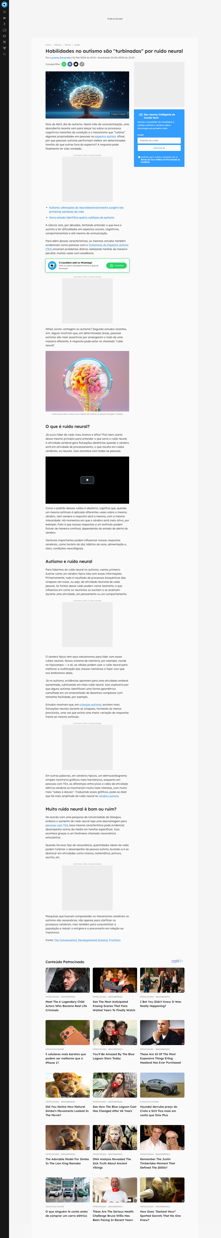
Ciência (68, 45)
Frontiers (115, 940)
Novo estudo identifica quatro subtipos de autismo (81, 217)
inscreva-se (159, 148)
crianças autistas (90, 704)
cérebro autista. (109, 796)
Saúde (77, 45)
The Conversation (65, 940)
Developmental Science (92, 940)
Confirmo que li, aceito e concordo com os (107, 119)
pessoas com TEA (57, 825)
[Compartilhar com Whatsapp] (63, 64)
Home (48, 45)
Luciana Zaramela (60, 57)
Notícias (57, 45)
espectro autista (105, 136)
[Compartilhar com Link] (82, 64)
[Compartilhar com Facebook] (70, 64)
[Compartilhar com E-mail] (76, 64)
